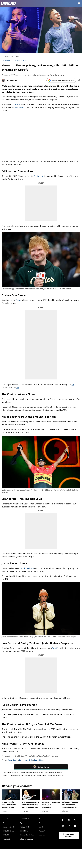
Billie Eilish (20, 107)
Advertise (6, 819)
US (73, 384)
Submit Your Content (68, 835)
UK (17, 387)
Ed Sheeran (39, 176)
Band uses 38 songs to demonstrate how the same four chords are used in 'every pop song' (33, 775)
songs (18, 104)
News (17, 56)
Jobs (41, 819)
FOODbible (24, 831)
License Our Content (27, 835)
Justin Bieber (39, 760)
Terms (5, 823)
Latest (41, 823)
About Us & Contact (26, 839)
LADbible (6, 835)
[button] (79, 80)
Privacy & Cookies (9, 827)
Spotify (55, 648)
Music (10, 56)
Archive (41, 827)
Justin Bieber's (27, 568)
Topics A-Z (42, 831)
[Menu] (79, 3)
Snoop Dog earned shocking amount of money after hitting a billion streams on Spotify (32, 772)
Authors (42, 835)
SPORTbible (7, 839)
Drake (18, 300)
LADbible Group (8, 831)
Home (4, 56)
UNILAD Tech (24, 827)
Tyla (21, 823)
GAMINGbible (25, 819)
